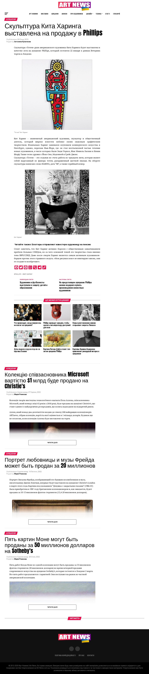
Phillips (18, 274)
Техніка (98, 13)
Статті (107, 13)
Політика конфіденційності (65, 655)
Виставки (44, 13)
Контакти (90, 655)
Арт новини (33, 13)
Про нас (81, 655)
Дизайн (89, 13)
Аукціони (54, 13)
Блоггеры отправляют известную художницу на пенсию (61, 244)
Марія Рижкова (20, 394)
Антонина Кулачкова (22, 42)
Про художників (76, 13)
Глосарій (116, 13)
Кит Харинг (27, 274)
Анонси (64, 13)
